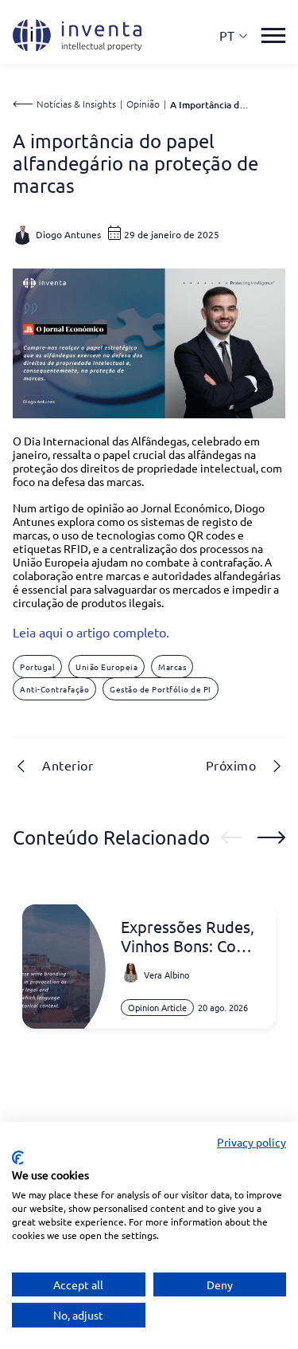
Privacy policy (251, 1142)
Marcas (172, 667)
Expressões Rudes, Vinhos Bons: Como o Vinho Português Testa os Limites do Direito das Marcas (190, 936)
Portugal (37, 667)
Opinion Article (157, 1007)
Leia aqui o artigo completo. (91, 632)
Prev (231, 837)
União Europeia (106, 667)
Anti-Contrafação (54, 689)
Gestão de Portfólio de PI (160, 689)
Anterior (67, 765)
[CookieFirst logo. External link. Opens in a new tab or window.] (18, 1158)
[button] (234, 35)
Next (271, 837)
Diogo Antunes (68, 234)
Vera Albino (166, 974)
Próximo (231, 765)
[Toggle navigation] (273, 35)
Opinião (143, 103)
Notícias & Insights (76, 103)
